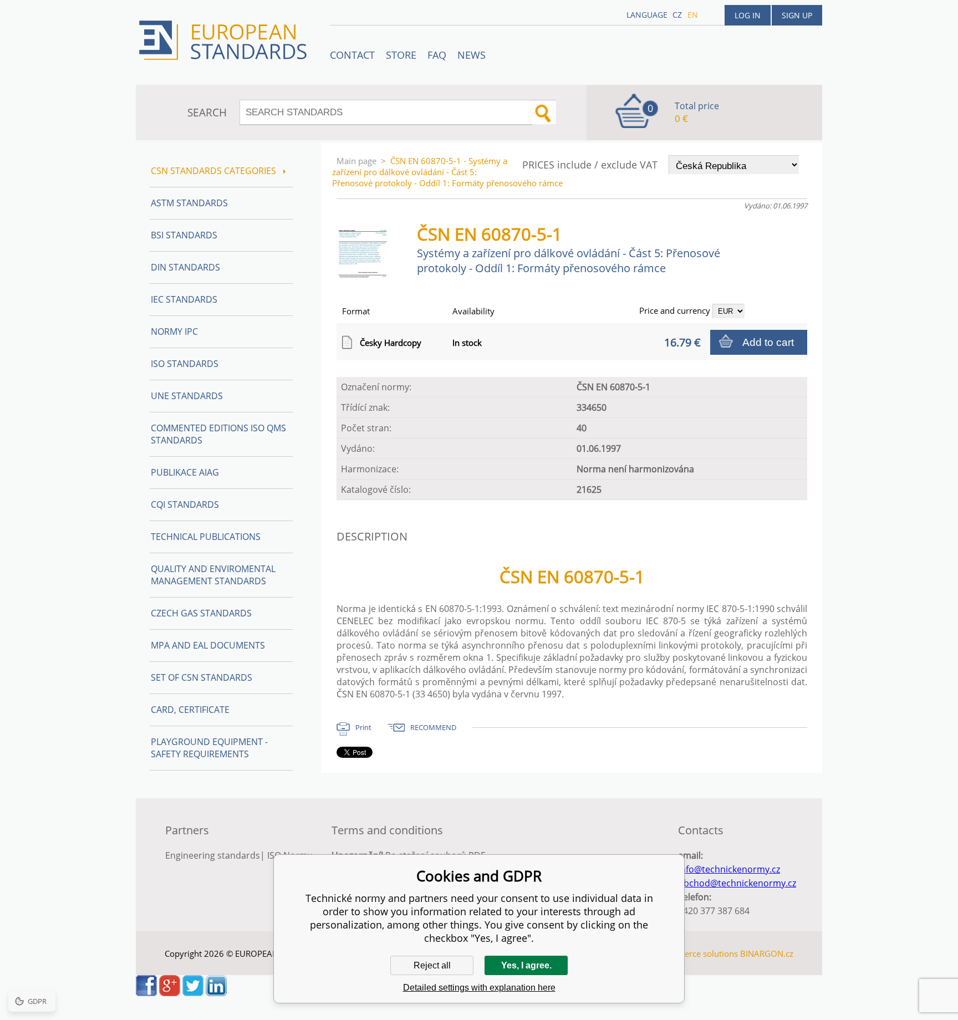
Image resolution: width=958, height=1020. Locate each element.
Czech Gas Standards (201, 613)
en (692, 14)
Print (363, 727)
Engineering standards (212, 855)
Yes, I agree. (526, 965)
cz (677, 14)
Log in (748, 15)
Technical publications (206, 537)
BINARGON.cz (766, 953)
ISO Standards (184, 364)
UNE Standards (187, 396)
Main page (356, 160)
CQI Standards (185, 504)
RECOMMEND (433, 727)
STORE (401, 55)
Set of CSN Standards (201, 677)
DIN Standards (185, 267)
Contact (352, 55)
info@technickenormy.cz (729, 869)
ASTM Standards (189, 203)
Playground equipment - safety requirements (209, 748)
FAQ (436, 55)
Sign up (797, 15)
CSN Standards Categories (214, 171)
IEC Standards (184, 299)
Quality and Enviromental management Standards (213, 575)
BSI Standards (184, 235)
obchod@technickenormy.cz (737, 883)
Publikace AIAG (185, 472)
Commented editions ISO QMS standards (218, 434)
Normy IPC (174, 331)
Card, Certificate (190, 709)
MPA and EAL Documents (208, 645)
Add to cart (768, 342)
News (471, 55)
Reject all (432, 965)
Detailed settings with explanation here (479, 987)
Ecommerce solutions (697, 953)
